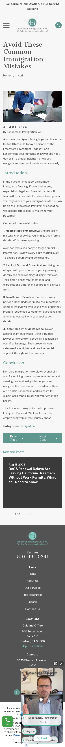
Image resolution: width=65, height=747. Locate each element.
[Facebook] (17, 692)
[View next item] (27, 514)
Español (32, 602)
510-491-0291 (32, 556)
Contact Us (32, 609)
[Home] (32, 25)
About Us (32, 581)
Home (32, 574)
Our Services (33, 588)
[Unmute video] (42, 699)
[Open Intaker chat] (26, 745)
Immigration (27, 426)
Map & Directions (32, 646)
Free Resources (32, 595)
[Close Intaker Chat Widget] (61, 663)
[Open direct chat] (55, 663)
